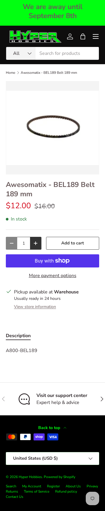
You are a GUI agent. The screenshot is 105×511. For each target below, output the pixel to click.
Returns (12, 491)
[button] (82, 36)
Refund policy (66, 491)
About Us (73, 486)
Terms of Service (36, 491)
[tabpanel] (52, 350)
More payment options (52, 275)
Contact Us (14, 496)
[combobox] (52, 53)
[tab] (18, 335)
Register (53, 486)
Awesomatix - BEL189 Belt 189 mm (49, 72)
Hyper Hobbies (30, 477)
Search (11, 486)
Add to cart (72, 243)
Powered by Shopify (59, 477)
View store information (35, 306)
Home (10, 72)
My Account (31, 486)
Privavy (92, 486)
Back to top (49, 427)
